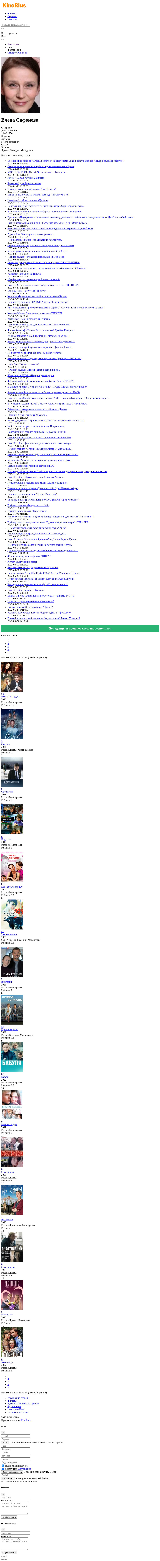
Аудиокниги (14, 1406)
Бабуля (4, 1077)
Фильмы (12, 13)
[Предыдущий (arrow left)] (2, 1559)
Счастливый (8, 1172)
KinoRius (25, 1420)
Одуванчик (7, 791)
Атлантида (7, 1362)
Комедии (14, 150)
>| (8, 652)
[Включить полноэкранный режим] (5, 1556)
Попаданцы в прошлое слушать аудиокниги (80, 628)
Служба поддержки (18, 1412)
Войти (5, 1442)
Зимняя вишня (9, 934)
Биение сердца (9, 1124)
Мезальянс (6, 1314)
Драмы (5, 150)
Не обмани (7, 1219)
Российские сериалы (19, 1398)
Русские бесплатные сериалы (23, 1403)
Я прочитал (18, 1468)
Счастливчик (8, 1267)
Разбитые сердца (10, 696)
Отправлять (8, 1478)
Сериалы (12, 16)
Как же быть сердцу (11, 886)
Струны (5, 744)
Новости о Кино (16, 1409)
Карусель (6, 839)
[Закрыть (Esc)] (2, 1556)
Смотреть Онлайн (17, 52)
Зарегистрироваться (12, 1472)
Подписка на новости (16, 1465)
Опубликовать (9, 1517)
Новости (12, 19)
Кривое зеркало (9, 1029)
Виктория (6, 981)
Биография (13, 44)
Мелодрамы (27, 150)
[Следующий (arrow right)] (5, 1559)
